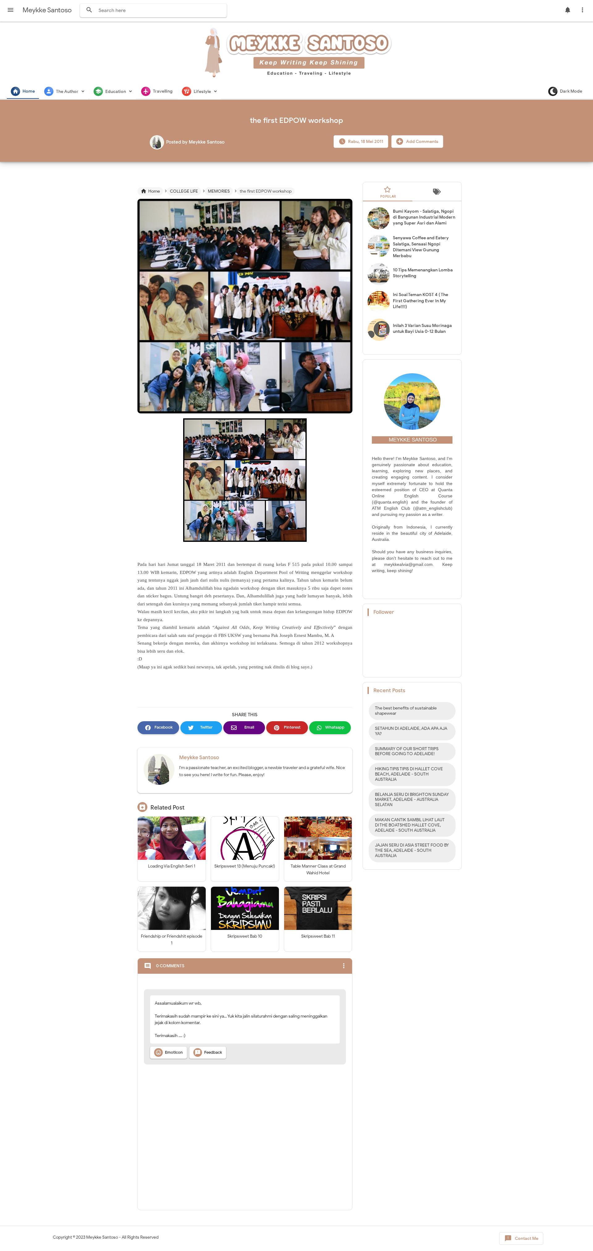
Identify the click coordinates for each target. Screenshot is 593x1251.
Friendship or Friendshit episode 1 (171, 940)
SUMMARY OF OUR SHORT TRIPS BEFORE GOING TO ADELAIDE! (407, 751)
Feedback (208, 1052)
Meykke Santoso (199, 757)
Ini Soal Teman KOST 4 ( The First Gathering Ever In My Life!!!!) (420, 300)
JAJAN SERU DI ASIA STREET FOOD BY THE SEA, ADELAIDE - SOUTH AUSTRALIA (412, 850)
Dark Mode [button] (571, 91)
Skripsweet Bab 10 (244, 936)
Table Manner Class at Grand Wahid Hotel (318, 870)
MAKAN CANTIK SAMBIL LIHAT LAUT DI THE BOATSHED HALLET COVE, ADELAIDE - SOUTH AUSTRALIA (410, 825)
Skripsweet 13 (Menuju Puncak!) (244, 866)
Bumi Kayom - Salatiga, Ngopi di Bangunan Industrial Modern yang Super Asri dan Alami (424, 217)
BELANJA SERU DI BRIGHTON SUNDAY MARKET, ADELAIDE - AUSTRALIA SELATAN (412, 800)
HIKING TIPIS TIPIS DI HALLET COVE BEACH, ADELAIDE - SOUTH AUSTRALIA (409, 774)
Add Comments (421, 141)
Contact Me (521, 1238)
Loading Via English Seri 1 (171, 866)
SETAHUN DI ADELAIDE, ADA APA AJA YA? (411, 731)
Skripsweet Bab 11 (318, 936)
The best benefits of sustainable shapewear (406, 710)
